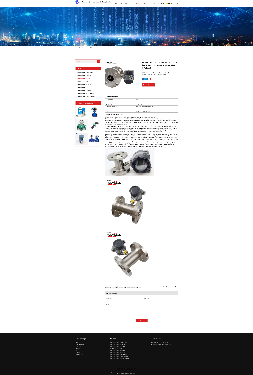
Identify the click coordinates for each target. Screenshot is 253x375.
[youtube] (135, 369)
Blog (153, 3)
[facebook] (118, 369)
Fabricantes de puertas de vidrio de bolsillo (162, 344)
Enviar (141, 320)
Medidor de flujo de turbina (91, 47)
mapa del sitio (79, 354)
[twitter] (122, 369)
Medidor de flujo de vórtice (84, 75)
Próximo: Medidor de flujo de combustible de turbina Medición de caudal (123, 287)
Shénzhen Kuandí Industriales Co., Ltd (161, 342)
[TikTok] (131, 369)
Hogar (116, 3)
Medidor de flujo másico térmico (85, 90)
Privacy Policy (140, 372)
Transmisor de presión (82, 81)
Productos (137, 3)
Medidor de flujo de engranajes (85, 72)
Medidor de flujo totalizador (84, 84)
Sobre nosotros (126, 3)
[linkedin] (128, 369)
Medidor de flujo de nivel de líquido (86, 96)
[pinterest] (125, 369)
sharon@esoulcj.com (131, 373)
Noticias (146, 3)
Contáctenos (162, 3)
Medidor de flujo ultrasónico (84, 87)
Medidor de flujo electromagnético (85, 93)
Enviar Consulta (148, 85)
